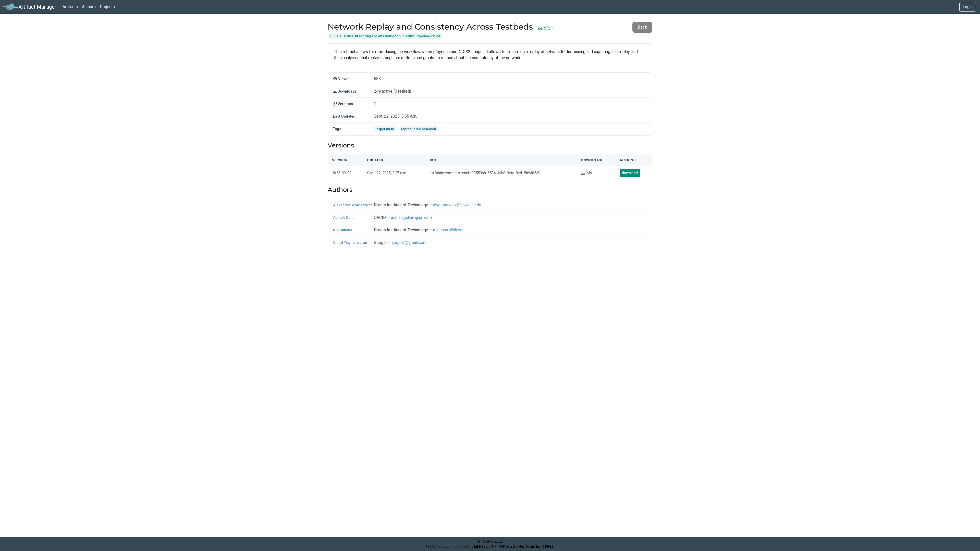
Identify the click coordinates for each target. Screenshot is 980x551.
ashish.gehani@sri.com (411, 217)
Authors (89, 6)
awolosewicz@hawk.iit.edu (457, 205)
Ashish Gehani (345, 218)
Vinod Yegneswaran (350, 243)
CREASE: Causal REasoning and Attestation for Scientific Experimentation (385, 36)
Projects (107, 6)
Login (968, 6)
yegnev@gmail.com (409, 242)
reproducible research (418, 129)
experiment (385, 129)
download (630, 173)
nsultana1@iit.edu (448, 230)
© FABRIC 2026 (490, 541)
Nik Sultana (342, 230)
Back (642, 27)
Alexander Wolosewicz (352, 205)
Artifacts (70, 6)
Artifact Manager (37, 7)
